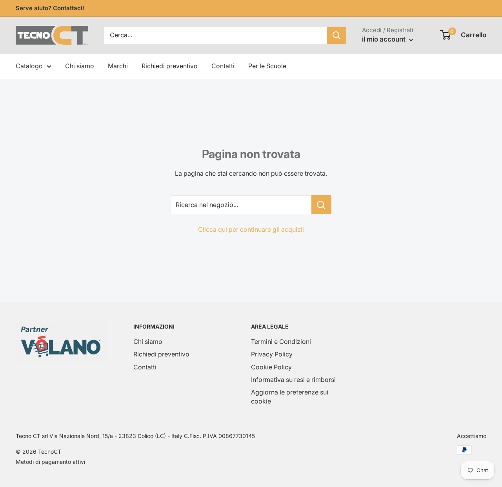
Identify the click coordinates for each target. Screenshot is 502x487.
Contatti (223, 66)
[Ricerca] (336, 35)
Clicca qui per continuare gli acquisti (251, 229)
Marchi (118, 66)
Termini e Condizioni (281, 341)
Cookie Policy (271, 367)
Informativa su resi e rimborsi (293, 379)
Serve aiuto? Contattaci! (50, 8)
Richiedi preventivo (170, 66)
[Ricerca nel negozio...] (321, 204)
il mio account (384, 39)
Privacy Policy (272, 354)
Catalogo (29, 66)
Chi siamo (79, 66)
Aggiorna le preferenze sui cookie (289, 396)
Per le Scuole (267, 66)
